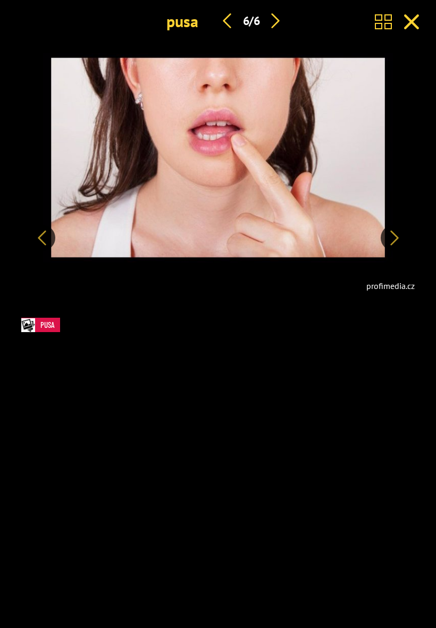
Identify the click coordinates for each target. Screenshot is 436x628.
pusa (182, 21)
